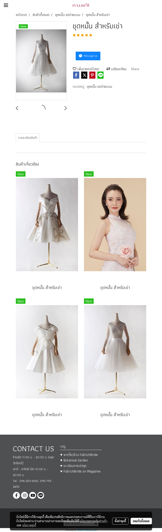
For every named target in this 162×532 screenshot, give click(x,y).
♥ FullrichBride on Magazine (80, 471)
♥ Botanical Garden (74, 460)
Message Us (90, 56)
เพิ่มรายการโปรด (87, 69)
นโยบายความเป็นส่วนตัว (93, 521)
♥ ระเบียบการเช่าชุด (73, 466)
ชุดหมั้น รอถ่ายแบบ (99, 86)
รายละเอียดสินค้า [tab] (27, 137)
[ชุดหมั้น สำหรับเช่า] (41, 60)
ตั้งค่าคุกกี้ (120, 521)
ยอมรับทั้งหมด (141, 521)
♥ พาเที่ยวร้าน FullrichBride (79, 454)
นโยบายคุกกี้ (29, 525)
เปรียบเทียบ (118, 69)
